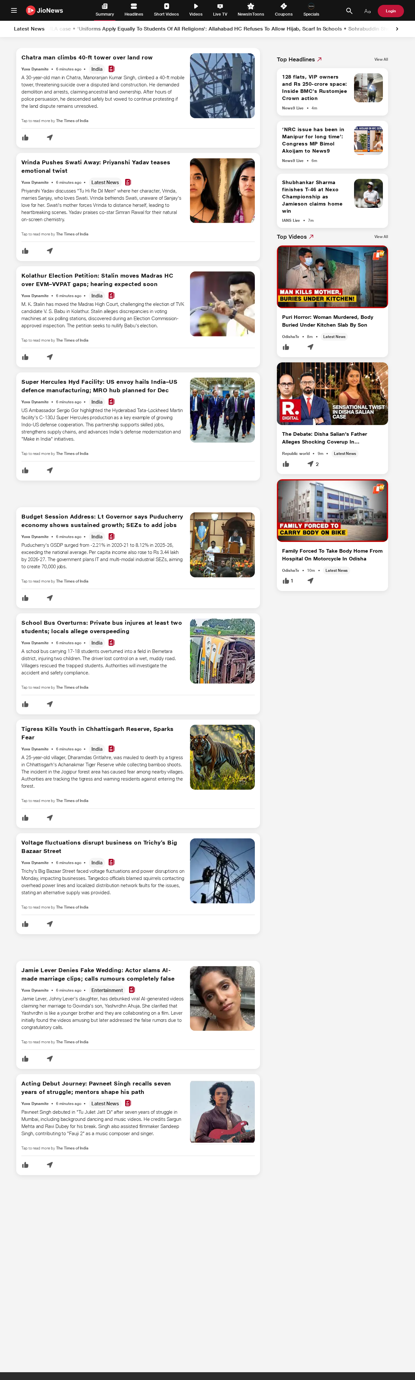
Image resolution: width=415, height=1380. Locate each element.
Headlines (133, 14)
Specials (311, 14)
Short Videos (166, 14)
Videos (196, 14)
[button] (25, 138)
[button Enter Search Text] (349, 11)
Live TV (220, 14)
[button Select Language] (367, 11)
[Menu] (14, 10)
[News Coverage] (111, 69)
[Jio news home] (45, 10)
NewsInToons (251, 14)
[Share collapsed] (49, 138)
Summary (105, 14)
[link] (397, 29)
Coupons (284, 14)
